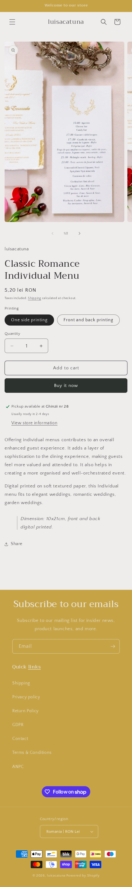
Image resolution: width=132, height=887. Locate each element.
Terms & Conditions (32, 752)
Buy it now (66, 385)
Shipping (34, 298)
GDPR (17, 724)
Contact (20, 738)
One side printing (29, 320)
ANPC (18, 766)
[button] (12, 22)
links (34, 667)
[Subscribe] (112, 646)
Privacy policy (26, 697)
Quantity (12, 333)
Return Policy (25, 710)
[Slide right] (79, 233)
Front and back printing (88, 320)
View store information (34, 423)
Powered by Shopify (83, 875)
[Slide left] (52, 233)
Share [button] (16, 543)
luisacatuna (56, 875)
